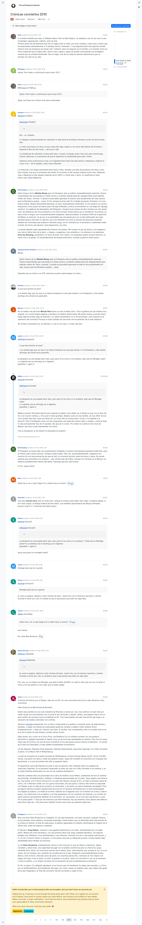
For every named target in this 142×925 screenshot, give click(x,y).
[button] (3, 922)
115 (56, 920)
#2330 (105, 35)
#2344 (105, 565)
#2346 (105, 611)
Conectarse (28, 911)
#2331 (105, 69)
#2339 (105, 376)
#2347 (105, 650)
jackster (21, 112)
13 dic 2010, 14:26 (38, 112)
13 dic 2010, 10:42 (35, 84)
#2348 (105, 697)
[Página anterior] (35, 919)
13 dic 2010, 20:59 (50, 250)
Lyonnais (29, 724)
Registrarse (17, 911)
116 (63, 920)
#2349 (105, 814)
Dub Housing (22, 190)
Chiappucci (22, 814)
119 (81, 920)
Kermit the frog (23, 650)
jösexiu (20, 308)
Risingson (21, 69)
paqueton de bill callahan (27, 250)
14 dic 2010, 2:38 (35, 478)
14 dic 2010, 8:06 (36, 565)
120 (87, 920)
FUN (19, 35)
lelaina (20, 611)
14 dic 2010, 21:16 (36, 697)
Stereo (20, 518)
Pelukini (21, 285)
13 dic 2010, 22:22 (38, 308)
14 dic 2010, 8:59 (37, 580)
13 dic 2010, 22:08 (38, 285)
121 (94, 920)
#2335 (105, 250)
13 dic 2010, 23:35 (37, 376)
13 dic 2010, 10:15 (39, 69)
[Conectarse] (139, 2)
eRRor (20, 376)
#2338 (105, 336)
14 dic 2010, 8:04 (37, 518)
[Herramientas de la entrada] (105, 62)
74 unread (119, 64)
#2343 (105, 518)
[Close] (104, 889)
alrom (20, 697)
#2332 (105, 84)
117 (69, 920)
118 (75, 920)
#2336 (105, 285)
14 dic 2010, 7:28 (38, 497)
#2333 (105, 112)
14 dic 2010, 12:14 (43, 650)
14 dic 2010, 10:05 (37, 611)
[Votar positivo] (93, 62)
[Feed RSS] (48, 19)
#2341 (105, 478)
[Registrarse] (139, 7)
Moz (19, 478)
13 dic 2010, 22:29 (37, 336)
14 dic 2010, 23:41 (41, 814)
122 (100, 920)
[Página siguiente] (106, 919)
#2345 (105, 580)
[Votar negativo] (101, 62)
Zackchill (21, 497)
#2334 (105, 190)
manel (20, 336)
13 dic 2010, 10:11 (35, 35)
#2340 (105, 448)
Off (12, 19)
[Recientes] (3, 2)
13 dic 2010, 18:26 (41, 190)
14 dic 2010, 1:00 (40, 448)
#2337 (105, 308)
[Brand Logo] (14, 5)
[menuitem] (139, 2)
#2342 (105, 497)
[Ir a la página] (50, 919)
